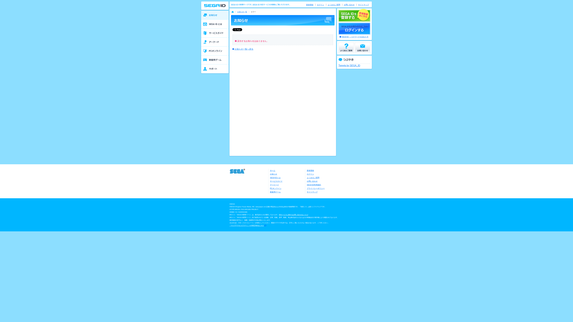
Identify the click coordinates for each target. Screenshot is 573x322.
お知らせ (273, 174)
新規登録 (309, 5)
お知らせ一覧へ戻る (244, 49)
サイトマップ (363, 5)
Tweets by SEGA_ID (349, 65)
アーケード (274, 185)
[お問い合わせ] (362, 47)
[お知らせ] (215, 15)
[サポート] (215, 68)
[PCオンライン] (215, 51)
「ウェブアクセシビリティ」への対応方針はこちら (246, 225)
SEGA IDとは (275, 178)
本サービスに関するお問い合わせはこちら (293, 215)
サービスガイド (276, 181)
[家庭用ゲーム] (215, 59)
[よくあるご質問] (346, 47)
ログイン (320, 5)
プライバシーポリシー (316, 188)
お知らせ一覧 (242, 12)
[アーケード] (215, 42)
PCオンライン (275, 188)
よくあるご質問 (334, 5)
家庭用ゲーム (275, 192)
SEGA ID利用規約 (314, 185)
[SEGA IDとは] (215, 24)
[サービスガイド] (215, 33)
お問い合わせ (349, 5)
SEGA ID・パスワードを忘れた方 (355, 37)
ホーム (272, 170)
